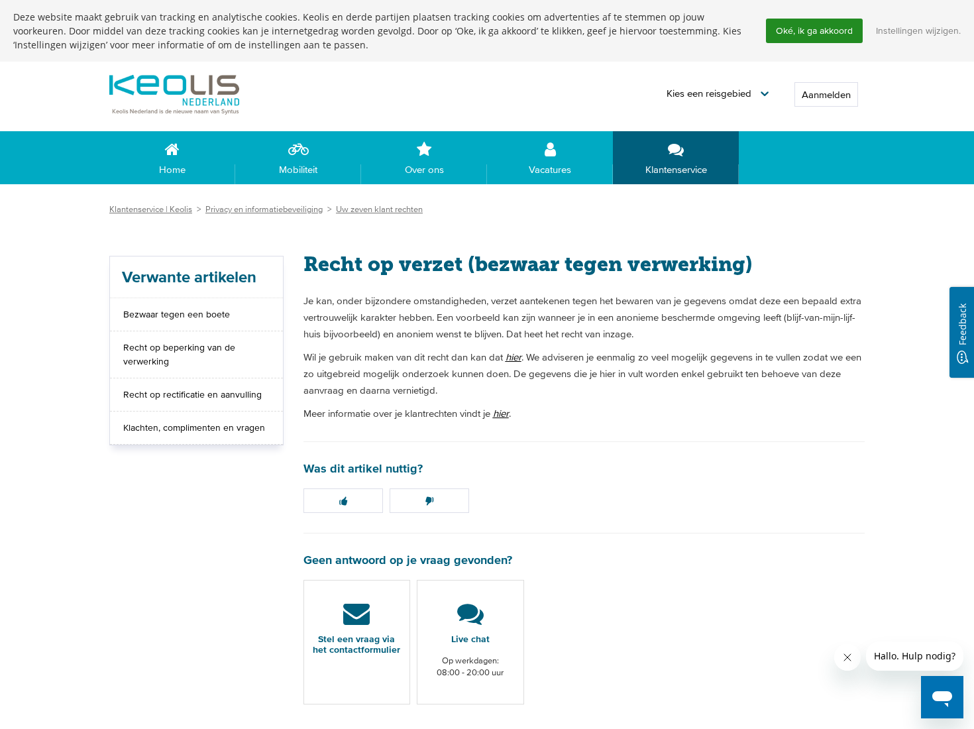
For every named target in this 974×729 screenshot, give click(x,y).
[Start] (195, 93)
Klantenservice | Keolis (150, 209)
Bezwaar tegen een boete (176, 314)
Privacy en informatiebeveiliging (264, 209)
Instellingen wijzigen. (918, 30)
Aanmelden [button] (826, 94)
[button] (717, 94)
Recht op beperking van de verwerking (179, 354)
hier (513, 357)
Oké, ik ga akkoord (814, 30)
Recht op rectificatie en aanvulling (192, 394)
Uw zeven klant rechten (379, 209)
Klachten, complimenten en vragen (194, 427)
